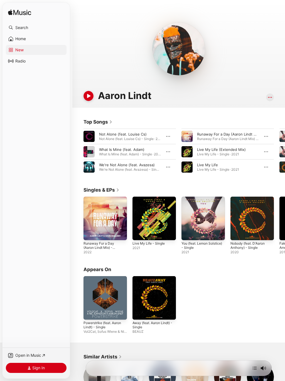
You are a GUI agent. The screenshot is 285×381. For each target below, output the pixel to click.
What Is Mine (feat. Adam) (121, 149)
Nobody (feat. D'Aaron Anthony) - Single (247, 245)
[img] (19, 12)
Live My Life (207, 165)
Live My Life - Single (148, 243)
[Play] (88, 96)
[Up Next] (254, 368)
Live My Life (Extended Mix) (221, 149)
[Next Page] (279, 151)
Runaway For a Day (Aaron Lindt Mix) (229, 134)
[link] (97, 122)
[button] (36, 27)
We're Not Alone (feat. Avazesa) (127, 165)
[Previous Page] (78, 151)
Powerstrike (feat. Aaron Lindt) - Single (102, 325)
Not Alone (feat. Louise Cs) (123, 134)
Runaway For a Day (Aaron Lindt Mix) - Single (98, 247)
